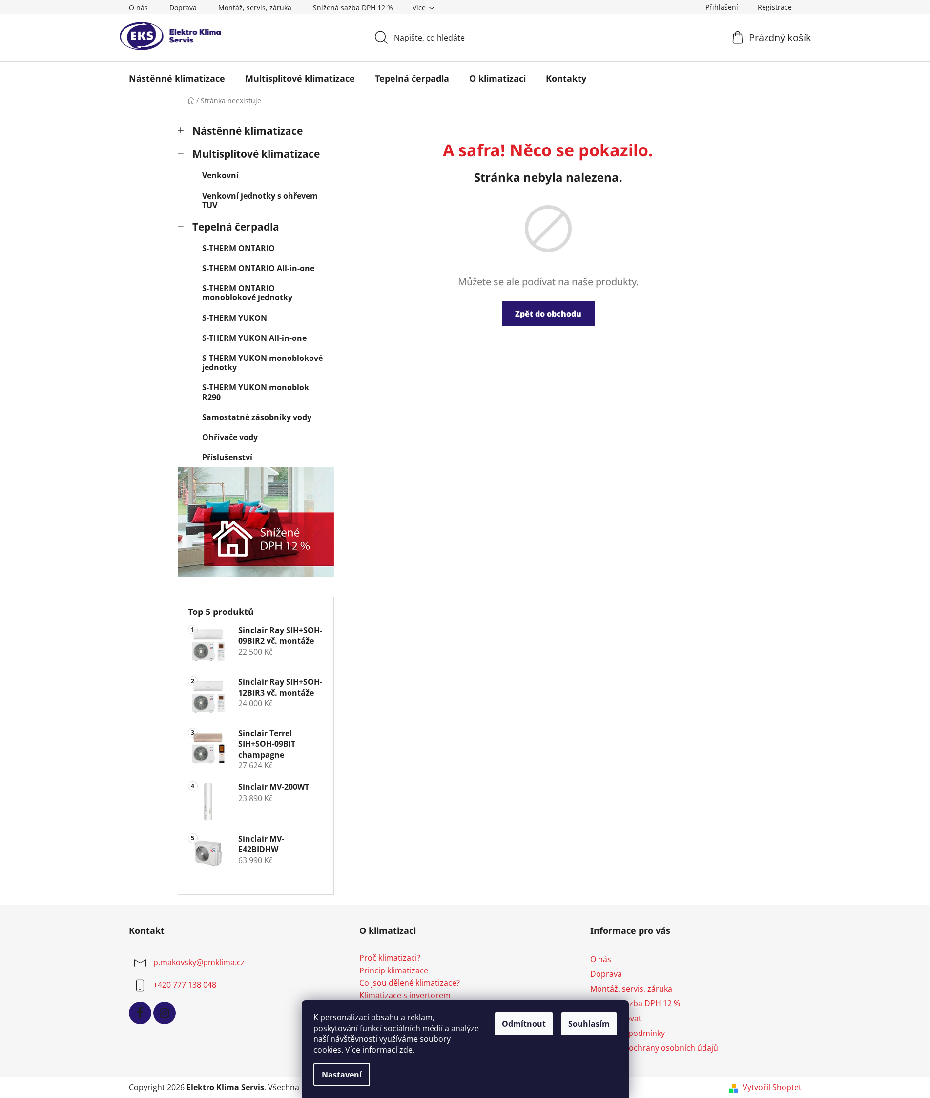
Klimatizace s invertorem (405, 996)
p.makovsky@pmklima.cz (199, 962)
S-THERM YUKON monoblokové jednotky (262, 363)
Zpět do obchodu (548, 313)
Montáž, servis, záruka (254, 7)
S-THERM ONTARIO (238, 248)
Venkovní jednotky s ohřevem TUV (260, 200)
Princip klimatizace (393, 971)
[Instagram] (164, 1013)
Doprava (183, 7)
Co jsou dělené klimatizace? (409, 983)
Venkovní (220, 175)
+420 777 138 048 (184, 984)
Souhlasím (589, 1023)
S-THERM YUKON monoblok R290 (255, 392)
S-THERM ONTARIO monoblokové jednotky (247, 293)
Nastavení (342, 1074)
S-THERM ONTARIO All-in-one (258, 268)
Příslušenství (227, 457)
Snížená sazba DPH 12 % (353, 7)
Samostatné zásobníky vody (256, 417)
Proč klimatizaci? (389, 958)
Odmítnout (524, 1023)
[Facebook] (140, 1013)
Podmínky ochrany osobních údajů (654, 1047)
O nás (138, 7)
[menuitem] (177, 78)
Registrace (775, 7)
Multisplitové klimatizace (256, 154)
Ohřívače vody (230, 437)
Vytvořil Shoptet (772, 1087)
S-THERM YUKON (234, 318)
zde (406, 1049)
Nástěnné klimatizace (247, 131)
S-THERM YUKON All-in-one (254, 338)
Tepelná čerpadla (235, 226)
